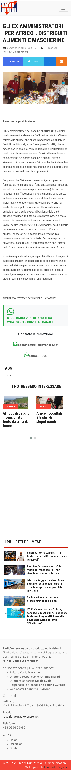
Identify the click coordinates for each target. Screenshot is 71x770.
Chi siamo (16, 744)
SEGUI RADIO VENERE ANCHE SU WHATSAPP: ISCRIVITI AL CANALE (30, 320)
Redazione (52, 47)
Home (13, 740)
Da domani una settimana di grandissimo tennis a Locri (43, 599)
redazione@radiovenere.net (21, 716)
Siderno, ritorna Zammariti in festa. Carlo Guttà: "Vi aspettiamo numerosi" (47, 556)
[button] (31, 438)
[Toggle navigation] (63, 8)
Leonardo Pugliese (56, 767)
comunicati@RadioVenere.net (37, 344)
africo (8, 375)
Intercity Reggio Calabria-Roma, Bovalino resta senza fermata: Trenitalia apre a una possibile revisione (46, 585)
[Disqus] (35, 491)
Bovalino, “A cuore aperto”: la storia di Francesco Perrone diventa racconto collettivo (44, 570)
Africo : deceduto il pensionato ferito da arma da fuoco (16, 419)
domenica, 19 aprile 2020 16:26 (22, 47)
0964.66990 (38, 356)
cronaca (10, 406)
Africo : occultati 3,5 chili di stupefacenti (49, 417)
